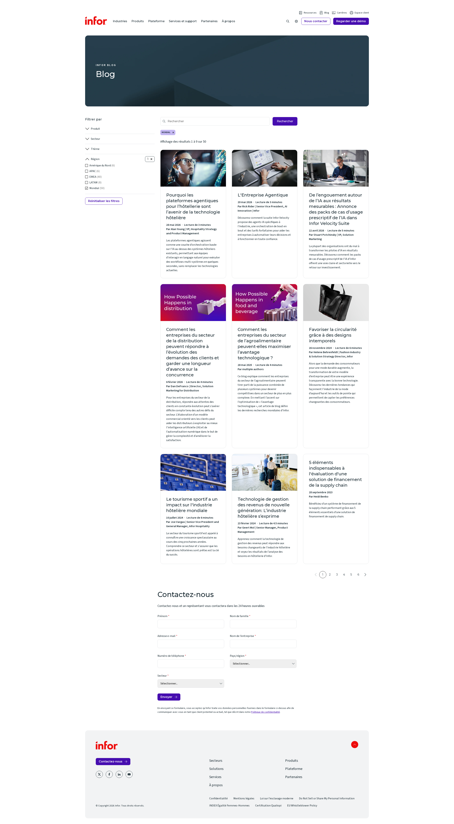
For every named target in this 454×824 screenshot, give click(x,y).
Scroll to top (354, 744)
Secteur (95, 139)
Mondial (96, 188)
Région (95, 159)
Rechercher (285, 121)
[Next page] (365, 574)
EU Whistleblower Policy (302, 806)
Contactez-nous (110, 761)
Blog (326, 13)
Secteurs (215, 760)
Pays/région (237, 656)
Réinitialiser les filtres (104, 201)
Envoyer (166, 697)
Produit (95, 129)
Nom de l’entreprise (242, 636)
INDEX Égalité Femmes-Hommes (229, 806)
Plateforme (156, 21)
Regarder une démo (351, 21)
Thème (95, 149)
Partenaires (209, 21)
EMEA (95, 177)
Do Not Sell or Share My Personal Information (327, 798)
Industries (120, 21)
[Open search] (287, 21)
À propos (228, 21)
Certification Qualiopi (268, 806)
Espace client (362, 13)
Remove (173, 132)
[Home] (96, 20)
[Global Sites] (296, 21)
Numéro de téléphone (170, 656)
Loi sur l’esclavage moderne (276, 798)
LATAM (95, 182)
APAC (94, 171)
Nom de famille (239, 616)
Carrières (342, 13)
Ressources (310, 13)
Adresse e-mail (166, 636)
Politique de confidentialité (265, 712)
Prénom (162, 616)
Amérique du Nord (102, 165)
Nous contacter (315, 21)
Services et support (183, 21)
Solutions (216, 768)
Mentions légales (243, 798)
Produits (137, 21)
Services (215, 777)
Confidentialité (218, 798)
